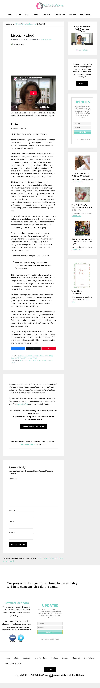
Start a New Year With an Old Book (80, 174)
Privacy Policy (69, 675)
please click (23, 404)
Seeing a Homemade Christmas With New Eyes (81, 241)
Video (46, 356)
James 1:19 (23, 360)
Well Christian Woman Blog (50, 6)
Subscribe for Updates (33, 426)
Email (11, 522)
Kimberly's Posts (82, 50)
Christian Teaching (25, 356)
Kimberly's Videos (38, 356)
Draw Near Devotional (76, 292)
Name (12, 511)
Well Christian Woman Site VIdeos (26, 358)
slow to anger (43, 360)
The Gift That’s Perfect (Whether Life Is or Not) (82, 207)
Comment (13, 479)
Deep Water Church (28, 444)
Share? (82, 83)
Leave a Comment (46, 39)
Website (12, 533)
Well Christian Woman (39, 675)
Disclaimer (80, 675)
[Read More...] (78, 182)
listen (29, 360)
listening (35, 360)
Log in (50, 676)
